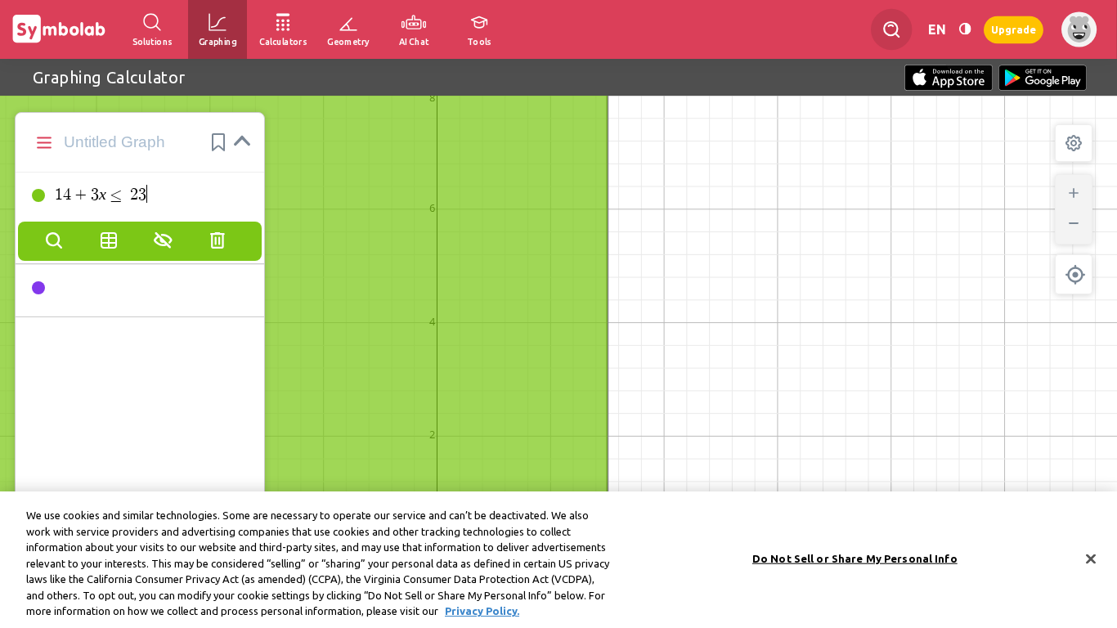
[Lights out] (965, 29)
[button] (218, 142)
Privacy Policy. (482, 611)
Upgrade (1013, 29)
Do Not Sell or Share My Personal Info (855, 557)
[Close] (1091, 558)
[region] (558, 559)
